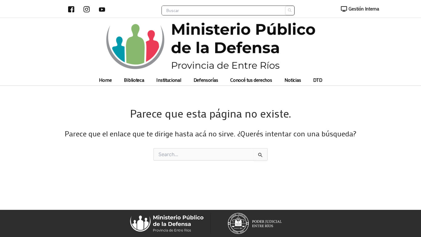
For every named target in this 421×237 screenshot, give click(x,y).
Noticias (292, 80)
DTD (317, 80)
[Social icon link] (71, 9)
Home (105, 80)
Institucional (168, 80)
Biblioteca (134, 80)
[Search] (289, 10)
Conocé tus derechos (251, 80)
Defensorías (206, 80)
